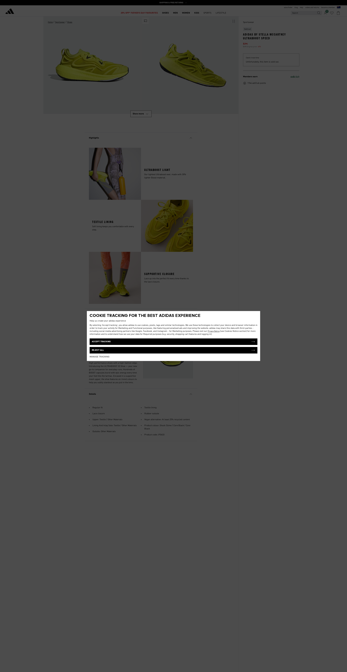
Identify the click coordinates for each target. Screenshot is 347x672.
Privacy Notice (214, 331)
